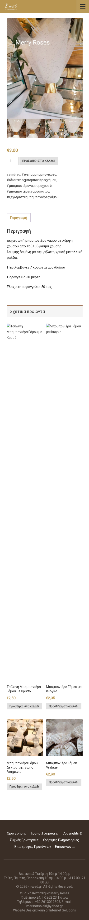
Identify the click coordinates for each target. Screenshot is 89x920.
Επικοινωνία (65, 847)
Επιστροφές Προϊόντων (32, 847)
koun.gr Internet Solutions (56, 910)
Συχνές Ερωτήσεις (24, 840)
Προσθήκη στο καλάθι (38, 161)
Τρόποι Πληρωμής (45, 833)
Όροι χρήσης (17, 833)
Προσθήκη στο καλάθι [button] (24, 706)
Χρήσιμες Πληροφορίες (61, 840)
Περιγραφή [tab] (18, 218)
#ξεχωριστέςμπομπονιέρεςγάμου (33, 197)
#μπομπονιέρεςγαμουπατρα (28, 191)
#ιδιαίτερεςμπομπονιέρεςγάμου (31, 180)
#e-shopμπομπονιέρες (39, 174)
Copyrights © (72, 833)
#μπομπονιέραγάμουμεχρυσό (29, 186)
